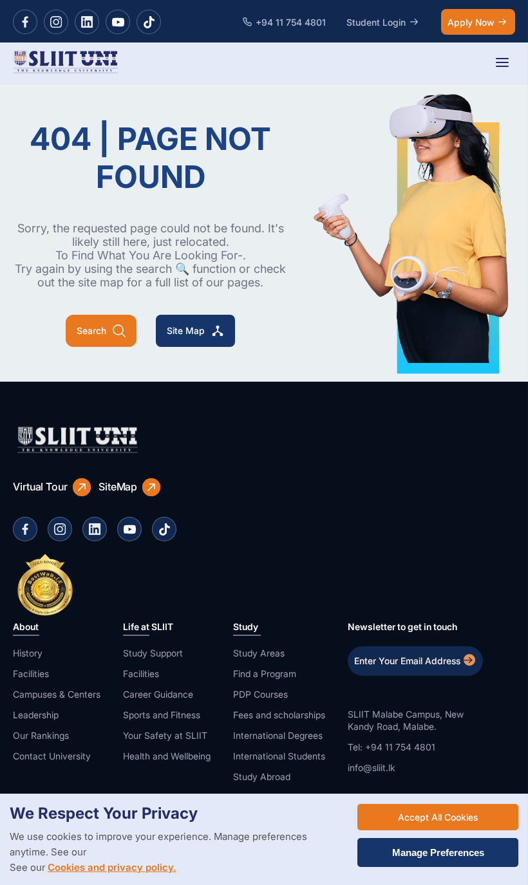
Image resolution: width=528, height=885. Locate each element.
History (27, 652)
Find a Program (264, 673)
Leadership (36, 714)
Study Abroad (261, 776)
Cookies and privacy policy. (112, 867)
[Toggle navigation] (502, 63)
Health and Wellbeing (167, 755)
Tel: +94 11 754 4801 (391, 746)
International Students (279, 755)
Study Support (153, 652)
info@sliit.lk (371, 767)
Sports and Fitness (161, 714)
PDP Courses (260, 694)
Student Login (376, 22)
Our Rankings (41, 735)
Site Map (186, 330)
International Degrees (278, 735)
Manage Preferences (438, 852)
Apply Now (471, 22)
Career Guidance (158, 694)
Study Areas (259, 652)
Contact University (52, 755)
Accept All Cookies (438, 817)
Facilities (31, 673)
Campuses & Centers (56, 694)
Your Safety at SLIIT (165, 735)
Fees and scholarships (279, 714)
